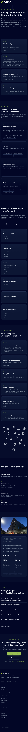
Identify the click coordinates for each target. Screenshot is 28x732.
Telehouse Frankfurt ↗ (8, 541)
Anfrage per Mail (14, 658)
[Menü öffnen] (25, 2)
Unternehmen (4, 698)
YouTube (14, 681)
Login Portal (3, 704)
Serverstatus (4, 707)
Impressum (3, 713)
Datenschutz (4, 715)
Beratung (3, 687)
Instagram (9, 681)
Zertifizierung (4, 700)
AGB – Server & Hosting (6, 720)
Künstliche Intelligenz (5, 689)
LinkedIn (3, 681)
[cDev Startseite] (6, 2)
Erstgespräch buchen (14, 654)
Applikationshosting (5, 692)
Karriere (3, 702)
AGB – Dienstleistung (5, 717)
